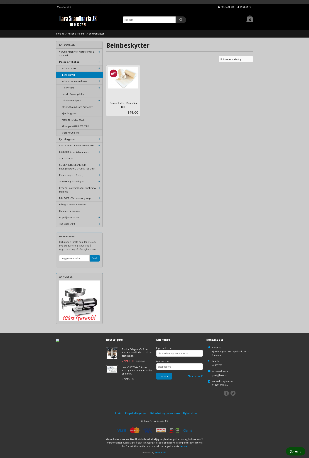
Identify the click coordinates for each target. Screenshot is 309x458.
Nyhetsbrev (190, 413)
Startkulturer (66, 158)
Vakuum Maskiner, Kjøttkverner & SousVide (76, 53)
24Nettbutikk (160, 452)
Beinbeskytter (68, 74)
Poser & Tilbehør (69, 61)
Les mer (183, 446)
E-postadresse (164, 348)
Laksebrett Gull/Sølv (71, 100)
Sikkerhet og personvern (165, 413)
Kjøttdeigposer (67, 139)
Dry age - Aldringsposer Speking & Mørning (77, 189)
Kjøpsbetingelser (135, 413)
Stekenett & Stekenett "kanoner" (77, 107)
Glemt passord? (195, 376)
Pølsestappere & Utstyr (72, 175)
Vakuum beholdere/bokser (75, 81)
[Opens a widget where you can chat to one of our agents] (295, 451)
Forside (60, 33)
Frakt (118, 413)
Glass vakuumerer (70, 132)
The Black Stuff (67, 223)
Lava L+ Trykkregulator (73, 94)
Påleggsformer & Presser (73, 204)
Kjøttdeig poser (69, 113)
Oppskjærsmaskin (69, 217)
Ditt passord (163, 361)
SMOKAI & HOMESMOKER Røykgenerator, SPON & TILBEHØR (77, 166)
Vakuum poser (69, 68)
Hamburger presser (69, 211)
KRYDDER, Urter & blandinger (74, 152)
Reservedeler (68, 87)
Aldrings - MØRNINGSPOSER (75, 126)
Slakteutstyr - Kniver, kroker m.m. (77, 145)
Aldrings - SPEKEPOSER (73, 119)
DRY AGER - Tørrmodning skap (75, 198)
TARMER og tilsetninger (71, 181)
